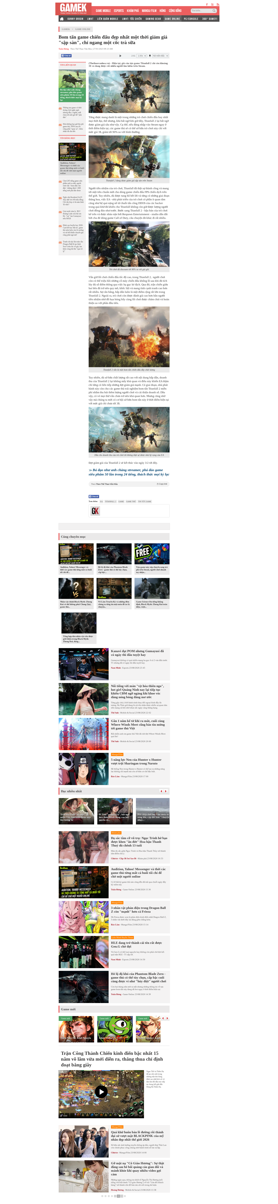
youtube (212, 4)
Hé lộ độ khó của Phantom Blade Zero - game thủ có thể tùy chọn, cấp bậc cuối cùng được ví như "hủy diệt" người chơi (138, 977)
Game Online (82, 29)
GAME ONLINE (172, 18)
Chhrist (114, 1152)
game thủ (131, 501)
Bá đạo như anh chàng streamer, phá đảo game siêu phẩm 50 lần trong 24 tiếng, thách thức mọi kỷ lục (72, 94)
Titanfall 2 (110, 501)
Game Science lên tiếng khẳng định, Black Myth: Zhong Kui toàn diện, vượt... (151, 604)
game (121, 501)
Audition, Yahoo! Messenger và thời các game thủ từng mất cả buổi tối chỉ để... (76, 569)
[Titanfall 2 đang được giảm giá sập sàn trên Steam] (129, 156)
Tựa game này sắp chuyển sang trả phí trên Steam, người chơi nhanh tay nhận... (152, 569)
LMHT (90, 18)
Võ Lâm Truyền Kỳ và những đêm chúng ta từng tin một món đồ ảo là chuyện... (114, 604)
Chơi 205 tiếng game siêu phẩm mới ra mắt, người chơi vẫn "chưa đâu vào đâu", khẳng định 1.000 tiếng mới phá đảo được (72, 186)
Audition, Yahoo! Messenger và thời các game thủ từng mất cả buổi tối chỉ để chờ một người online (72, 168)
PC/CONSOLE (191, 18)
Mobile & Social (127, 712)
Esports (125, 668)
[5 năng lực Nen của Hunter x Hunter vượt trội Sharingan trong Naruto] (84, 769)
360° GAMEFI (209, 18)
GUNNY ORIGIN (75, 18)
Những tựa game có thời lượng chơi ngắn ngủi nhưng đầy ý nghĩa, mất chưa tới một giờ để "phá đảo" (72, 112)
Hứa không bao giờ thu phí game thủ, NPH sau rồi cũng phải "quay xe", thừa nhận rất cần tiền (73, 127)
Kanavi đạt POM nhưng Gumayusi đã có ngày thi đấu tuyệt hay (137, 652)
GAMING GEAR (153, 18)
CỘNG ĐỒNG (175, 10)
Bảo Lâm (115, 776)
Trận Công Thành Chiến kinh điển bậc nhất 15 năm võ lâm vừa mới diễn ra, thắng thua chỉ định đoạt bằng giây (112, 1059)
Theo (129, 484)
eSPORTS (119, 10)
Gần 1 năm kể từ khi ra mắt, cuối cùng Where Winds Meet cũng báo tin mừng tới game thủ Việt (138, 724)
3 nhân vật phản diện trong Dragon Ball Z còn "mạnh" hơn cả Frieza (138, 909)
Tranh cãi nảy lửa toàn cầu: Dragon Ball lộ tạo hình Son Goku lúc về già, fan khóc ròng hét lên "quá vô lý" (73, 246)
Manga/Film (126, 776)
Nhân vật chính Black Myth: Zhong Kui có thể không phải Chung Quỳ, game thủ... (76, 604)
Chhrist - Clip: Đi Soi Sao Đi (123, 858)
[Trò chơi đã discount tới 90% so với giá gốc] (129, 244)
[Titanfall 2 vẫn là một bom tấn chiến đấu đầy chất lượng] (129, 337)
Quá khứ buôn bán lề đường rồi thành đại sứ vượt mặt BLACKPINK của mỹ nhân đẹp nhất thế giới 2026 (137, 1135)
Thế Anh (115, 712)
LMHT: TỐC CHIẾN (132, 18)
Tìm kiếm (214, 11)
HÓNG (163, 10)
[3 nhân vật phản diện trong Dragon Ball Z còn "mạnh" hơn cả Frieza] (84, 917)
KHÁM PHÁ (133, 10)
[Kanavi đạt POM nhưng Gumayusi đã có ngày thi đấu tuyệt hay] (84, 664)
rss (218, 4)
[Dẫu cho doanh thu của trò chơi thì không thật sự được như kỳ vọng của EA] (129, 429)
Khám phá (142, 858)
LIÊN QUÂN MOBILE (107, 18)
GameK (66, 29)
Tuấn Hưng (116, 889)
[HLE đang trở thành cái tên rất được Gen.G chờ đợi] (84, 952)
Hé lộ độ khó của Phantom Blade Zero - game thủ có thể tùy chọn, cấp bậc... (113, 569)
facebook (207, 4)
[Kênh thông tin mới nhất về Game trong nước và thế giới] (73, 9)
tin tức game (144, 501)
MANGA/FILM (149, 10)
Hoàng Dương (117, 1190)
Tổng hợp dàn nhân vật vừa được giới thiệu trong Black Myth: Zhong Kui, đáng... (78, 639)
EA (101, 501)
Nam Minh (116, 668)
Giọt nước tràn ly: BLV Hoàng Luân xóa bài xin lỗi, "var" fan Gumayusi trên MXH (72, 215)
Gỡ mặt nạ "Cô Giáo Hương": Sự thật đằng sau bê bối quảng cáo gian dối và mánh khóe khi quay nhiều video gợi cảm (137, 1168)
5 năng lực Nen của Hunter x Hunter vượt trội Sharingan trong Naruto (136, 761)
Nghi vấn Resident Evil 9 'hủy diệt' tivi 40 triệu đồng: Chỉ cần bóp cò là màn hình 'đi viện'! (73, 201)
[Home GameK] (62, 18)
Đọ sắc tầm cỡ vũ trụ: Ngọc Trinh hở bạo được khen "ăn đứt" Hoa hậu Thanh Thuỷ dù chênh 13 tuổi (139, 841)
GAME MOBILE (103, 10)
